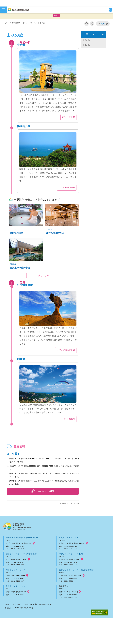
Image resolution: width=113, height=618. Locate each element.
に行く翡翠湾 (69, 419)
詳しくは (42, 275)
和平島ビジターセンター (16, 570)
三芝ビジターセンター (68, 537)
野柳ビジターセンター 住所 (71, 554)
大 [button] (107, 23)
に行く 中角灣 (68, 117)
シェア (92, 23)
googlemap (33, 543)
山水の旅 (41, 23)
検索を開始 (110, 10)
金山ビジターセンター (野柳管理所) (21, 554)
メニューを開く (3, 10)
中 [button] (103, 23)
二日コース (31, 23)
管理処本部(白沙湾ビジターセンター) (22, 537)
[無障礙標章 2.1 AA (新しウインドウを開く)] (99, 613)
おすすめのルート (17, 23)
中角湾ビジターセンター (16, 586)
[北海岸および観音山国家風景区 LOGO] (18, 9)
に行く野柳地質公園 (66, 350)
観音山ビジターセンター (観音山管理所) (76, 570)
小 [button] (99, 23)
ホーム (5, 23)
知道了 (56, 15)
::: (1, 19)
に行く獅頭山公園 (67, 187)
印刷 (86, 23)
